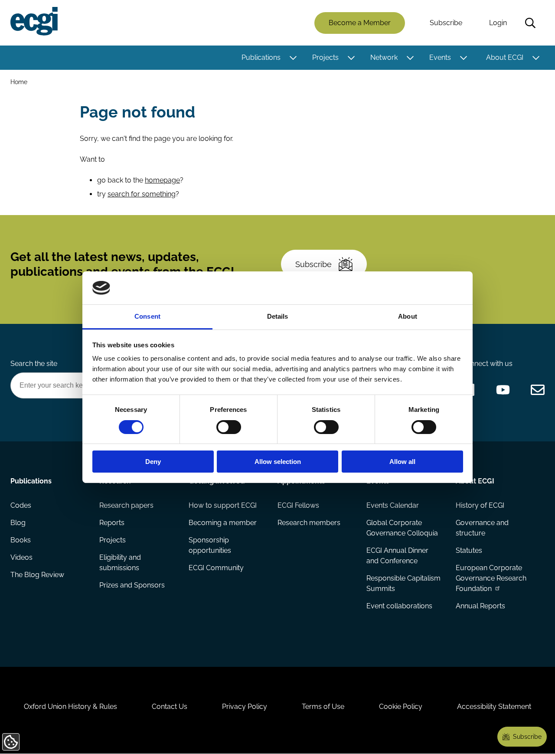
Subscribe (446, 23)
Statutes (469, 550)
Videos (21, 557)
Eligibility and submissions (120, 562)
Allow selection (278, 461)
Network (384, 57)
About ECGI (504, 57)
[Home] (34, 21)
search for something (142, 194)
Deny (153, 461)
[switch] (228, 427)
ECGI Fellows (298, 505)
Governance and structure (482, 528)
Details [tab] (277, 316)
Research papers (126, 505)
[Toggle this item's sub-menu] (292, 58)
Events (440, 57)
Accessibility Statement (494, 706)
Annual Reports (480, 606)
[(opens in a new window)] (503, 390)
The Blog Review (37, 575)
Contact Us (169, 706)
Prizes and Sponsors (132, 585)
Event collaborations (399, 606)
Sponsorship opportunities (210, 545)
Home (18, 81)
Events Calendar (392, 505)
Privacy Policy (244, 706)
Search (530, 23)
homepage (162, 180)
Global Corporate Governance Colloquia (402, 528)
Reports (111, 523)
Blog (18, 523)
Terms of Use (323, 706)
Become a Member (360, 23)
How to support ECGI (223, 505)
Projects (325, 57)
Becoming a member (223, 523)
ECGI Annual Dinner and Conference (397, 555)
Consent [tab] (147, 316)
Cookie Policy (400, 706)
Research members (309, 523)
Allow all (402, 461)
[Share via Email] (538, 390)
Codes (20, 505)
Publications (261, 57)
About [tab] (407, 316)
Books (20, 540)
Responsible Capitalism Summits (403, 583)
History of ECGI (480, 505)
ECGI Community (216, 568)
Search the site (33, 363)
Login (498, 23)
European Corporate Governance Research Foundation (491, 578)
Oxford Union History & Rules (70, 706)
